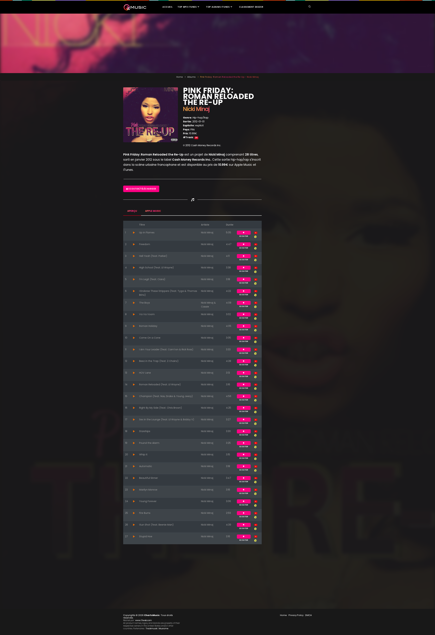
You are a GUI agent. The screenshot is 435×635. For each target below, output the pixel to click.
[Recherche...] (309, 7)
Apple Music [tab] (153, 211)
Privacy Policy (296, 615)
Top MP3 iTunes (187, 6)
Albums (191, 76)
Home (179, 76)
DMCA (308, 615)
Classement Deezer (251, 6)
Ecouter (244, 233)
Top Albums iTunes (218, 6)
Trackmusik (151, 628)
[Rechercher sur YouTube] (255, 232)
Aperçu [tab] (132, 211)
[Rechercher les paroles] (255, 236)
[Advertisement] (217, 43)
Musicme (163, 628)
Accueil (167, 6)
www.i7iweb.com (143, 620)
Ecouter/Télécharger (142, 188)
